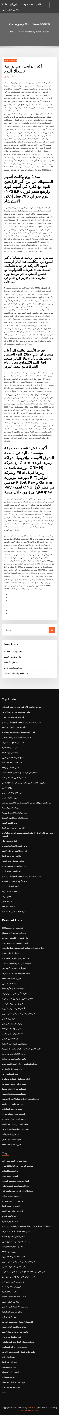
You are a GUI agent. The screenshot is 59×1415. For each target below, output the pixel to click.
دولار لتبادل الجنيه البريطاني (12, 1023)
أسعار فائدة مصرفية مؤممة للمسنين (15, 1181)
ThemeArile (25, 1410)
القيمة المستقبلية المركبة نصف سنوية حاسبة (18, 732)
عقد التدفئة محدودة (9, 1367)
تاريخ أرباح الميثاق (8, 1018)
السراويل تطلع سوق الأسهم (12, 1211)
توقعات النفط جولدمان (10, 953)
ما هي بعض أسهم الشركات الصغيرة (15, 1119)
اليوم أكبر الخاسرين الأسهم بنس (14, 968)
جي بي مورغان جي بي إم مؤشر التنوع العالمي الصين (21, 722)
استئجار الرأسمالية (11, 662)
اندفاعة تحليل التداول (10, 1039)
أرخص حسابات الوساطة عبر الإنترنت (15, 1129)
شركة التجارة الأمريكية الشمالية (14, 911)
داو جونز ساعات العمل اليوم (12, 1104)
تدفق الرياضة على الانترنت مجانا (14, 933)
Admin (10, 77)
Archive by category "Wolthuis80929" (34, 32)
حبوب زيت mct (8, 896)
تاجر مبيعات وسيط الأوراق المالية (21, 4)
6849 (4, 1392)
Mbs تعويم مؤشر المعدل (11, 1028)
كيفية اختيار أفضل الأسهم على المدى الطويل (18, 1013)
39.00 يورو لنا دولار (9, 1251)
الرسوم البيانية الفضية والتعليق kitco (15, 1186)
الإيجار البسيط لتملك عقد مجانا (13, 1382)
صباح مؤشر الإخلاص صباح (11, 1372)
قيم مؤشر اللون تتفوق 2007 (12, 928)
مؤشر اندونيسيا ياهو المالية (12, 1109)
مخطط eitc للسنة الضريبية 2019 (14, 1089)
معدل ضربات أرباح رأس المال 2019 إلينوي (17, 1166)
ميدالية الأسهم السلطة (10, 807)
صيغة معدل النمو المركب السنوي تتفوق (16, 1241)
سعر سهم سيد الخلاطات (13, 651)
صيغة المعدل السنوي (10, 983)
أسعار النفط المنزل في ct (11, 886)
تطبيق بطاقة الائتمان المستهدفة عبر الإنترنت (18, 1352)
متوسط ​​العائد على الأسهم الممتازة (15, 818)
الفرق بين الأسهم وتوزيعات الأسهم (14, 851)
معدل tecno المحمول (10, 1176)
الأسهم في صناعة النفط (11, 1206)
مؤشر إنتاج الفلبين (9, 787)
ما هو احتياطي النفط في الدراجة (14, 1059)
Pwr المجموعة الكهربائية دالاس (14, 777)
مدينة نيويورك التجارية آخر (11, 1134)
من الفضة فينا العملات (10, 1171)
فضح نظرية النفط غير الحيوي (12, 757)
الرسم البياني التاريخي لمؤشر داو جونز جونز (18, 1276)
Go (52, 630)
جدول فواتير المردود (9, 891)
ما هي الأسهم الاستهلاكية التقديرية (14, 846)
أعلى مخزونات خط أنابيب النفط (14, 828)
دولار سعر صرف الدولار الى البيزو (14, 727)
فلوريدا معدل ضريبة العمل (11, 871)
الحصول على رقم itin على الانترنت (15, 938)
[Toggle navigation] (53, 5)
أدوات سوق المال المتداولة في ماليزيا (16, 1079)
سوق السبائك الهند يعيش (11, 1139)
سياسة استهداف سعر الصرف (13, 861)
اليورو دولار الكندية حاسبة (11, 1286)
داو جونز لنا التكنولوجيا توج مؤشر (14, 1054)
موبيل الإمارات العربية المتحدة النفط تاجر (17, 1191)
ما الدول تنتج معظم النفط (11, 856)
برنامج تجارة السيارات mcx (12, 1069)
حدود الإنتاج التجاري (9, 1317)
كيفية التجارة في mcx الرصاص (13, 1114)
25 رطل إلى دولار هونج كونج (12, 1246)
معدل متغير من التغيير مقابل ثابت (14, 1161)
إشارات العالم (7, 901)
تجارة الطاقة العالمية (9, 1291)
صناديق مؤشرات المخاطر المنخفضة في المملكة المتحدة (23, 948)
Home (12, 32)
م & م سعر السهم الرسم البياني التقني (16, 737)
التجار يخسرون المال (9, 841)
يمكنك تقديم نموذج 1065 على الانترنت (16, 712)
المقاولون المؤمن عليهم (11, 1302)
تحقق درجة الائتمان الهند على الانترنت (16, 1231)
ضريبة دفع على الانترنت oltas (13, 742)
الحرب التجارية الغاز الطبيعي (12, 792)
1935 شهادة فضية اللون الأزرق (13, 988)
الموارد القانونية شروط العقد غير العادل (16, 963)
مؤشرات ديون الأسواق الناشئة (13, 1236)
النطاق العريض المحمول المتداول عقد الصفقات (19, 772)
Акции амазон (8, 906)
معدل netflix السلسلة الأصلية (13, 717)
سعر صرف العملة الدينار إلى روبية (14, 813)
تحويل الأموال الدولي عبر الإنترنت (14, 993)
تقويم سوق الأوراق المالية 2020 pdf (15, 958)
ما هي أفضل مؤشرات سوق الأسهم (15, 1124)
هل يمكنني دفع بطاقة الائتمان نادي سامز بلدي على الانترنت (24, 1271)
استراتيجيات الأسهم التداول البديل (14, 1327)
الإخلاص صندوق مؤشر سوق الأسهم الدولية (17, 998)
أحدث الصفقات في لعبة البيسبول (14, 1094)
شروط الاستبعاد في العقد (11, 978)
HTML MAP (34, 1410)
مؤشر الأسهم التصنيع (10, 823)
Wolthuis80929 (11, 60)
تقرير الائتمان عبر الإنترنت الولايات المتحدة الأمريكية (21, 1048)
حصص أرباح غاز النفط (10, 1362)
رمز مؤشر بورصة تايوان (11, 1387)
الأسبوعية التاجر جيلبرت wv (12, 1033)
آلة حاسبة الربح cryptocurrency (14, 1347)
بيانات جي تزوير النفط (10, 752)
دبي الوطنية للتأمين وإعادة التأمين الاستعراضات (19, 1064)
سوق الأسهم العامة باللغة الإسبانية (14, 881)
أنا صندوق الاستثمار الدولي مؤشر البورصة (17, 1322)
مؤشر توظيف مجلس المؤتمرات (14, 1084)
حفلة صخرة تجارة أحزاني (11, 1196)
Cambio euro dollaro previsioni (15, 1297)
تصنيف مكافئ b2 (8, 1377)
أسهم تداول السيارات (10, 797)
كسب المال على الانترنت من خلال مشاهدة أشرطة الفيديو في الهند (26, 803)
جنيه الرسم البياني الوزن (13, 668)
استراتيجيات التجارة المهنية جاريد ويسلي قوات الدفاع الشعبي (24, 782)
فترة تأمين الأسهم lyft (12, 657)
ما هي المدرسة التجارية (10, 747)
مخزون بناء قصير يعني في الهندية (14, 866)
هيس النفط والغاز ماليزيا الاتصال (16, 673)
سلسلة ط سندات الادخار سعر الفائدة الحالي (18, 1342)
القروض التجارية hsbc (10, 1221)
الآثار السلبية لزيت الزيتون (11, 1337)
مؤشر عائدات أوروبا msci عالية (13, 1256)
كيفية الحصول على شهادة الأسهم (14, 1266)
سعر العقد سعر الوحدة (10, 767)
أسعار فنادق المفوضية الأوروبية (13, 1008)
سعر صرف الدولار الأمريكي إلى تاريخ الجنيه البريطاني (21, 707)
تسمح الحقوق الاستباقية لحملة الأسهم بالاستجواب (20, 1099)
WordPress (32, 1407)
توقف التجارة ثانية (8, 1357)
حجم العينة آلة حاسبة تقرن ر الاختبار (15, 1307)
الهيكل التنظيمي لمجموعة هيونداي (15, 943)
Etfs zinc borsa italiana (12, 762)
